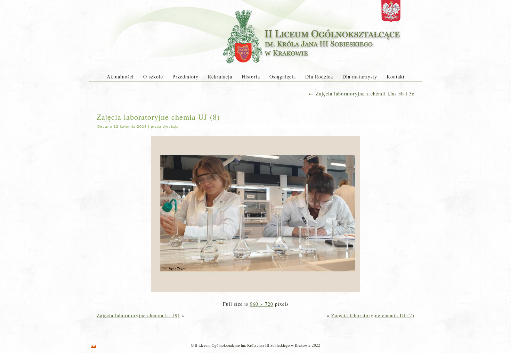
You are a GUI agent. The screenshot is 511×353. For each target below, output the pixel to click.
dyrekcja (171, 126)
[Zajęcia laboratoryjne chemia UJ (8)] (255, 292)
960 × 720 (261, 304)
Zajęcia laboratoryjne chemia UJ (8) (158, 117)
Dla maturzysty (359, 76)
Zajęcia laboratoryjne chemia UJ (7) (372, 315)
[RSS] (93, 346)
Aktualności (120, 76)
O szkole (153, 76)
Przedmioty (185, 76)
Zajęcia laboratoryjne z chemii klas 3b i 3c (361, 93)
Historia (251, 76)
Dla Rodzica (319, 76)
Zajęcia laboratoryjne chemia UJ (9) (138, 315)
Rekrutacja (220, 76)
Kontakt (396, 76)
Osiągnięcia (282, 76)
